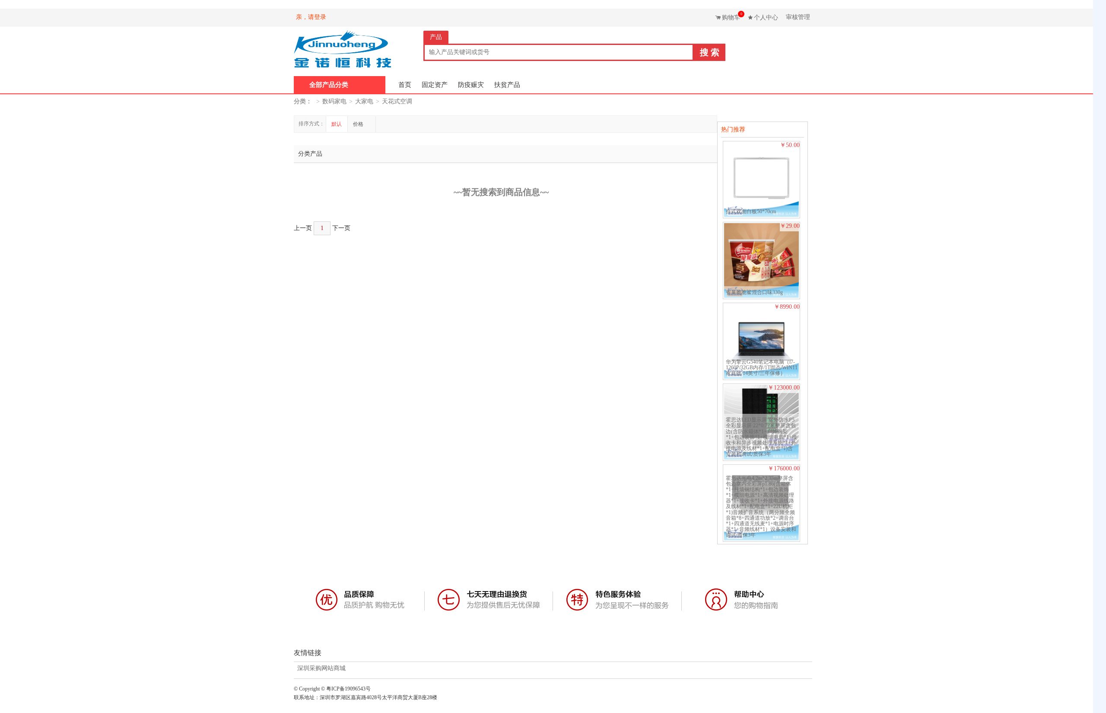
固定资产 (435, 84)
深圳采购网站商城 (321, 668)
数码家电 (334, 101)
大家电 (364, 101)
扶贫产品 (507, 84)
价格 (359, 124)
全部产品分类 (328, 84)
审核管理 (798, 17)
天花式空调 (397, 101)
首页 (404, 84)
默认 (336, 124)
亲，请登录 (311, 17)
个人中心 (766, 17)
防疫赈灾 (471, 84)
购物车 (732, 16)
